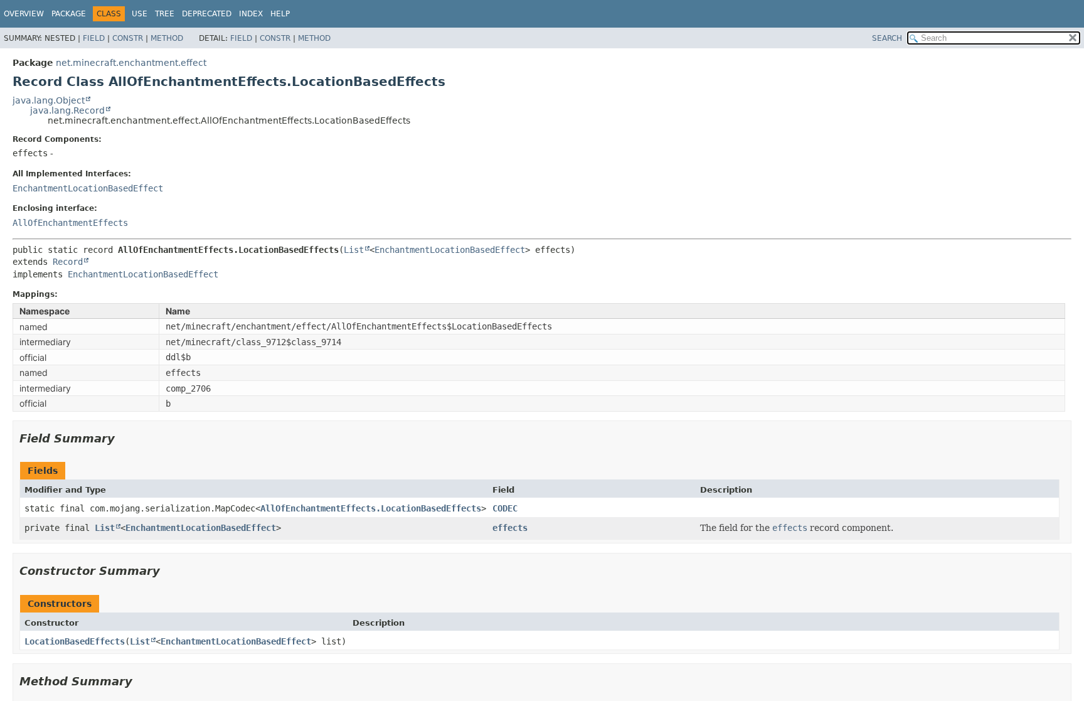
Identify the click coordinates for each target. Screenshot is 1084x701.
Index (251, 13)
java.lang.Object (49, 100)
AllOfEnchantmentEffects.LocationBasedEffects (370, 508)
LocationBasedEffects (74, 641)
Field (94, 38)
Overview (24, 13)
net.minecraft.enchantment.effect (131, 63)
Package (68, 13)
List (354, 250)
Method (167, 38)
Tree (164, 13)
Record (68, 262)
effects (510, 528)
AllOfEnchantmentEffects (70, 223)
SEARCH (887, 38)
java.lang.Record (67, 110)
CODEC (505, 508)
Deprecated (206, 13)
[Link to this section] (124, 438)
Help (280, 13)
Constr (127, 38)
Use (139, 13)
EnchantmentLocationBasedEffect (88, 188)
